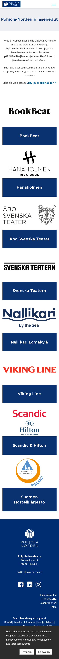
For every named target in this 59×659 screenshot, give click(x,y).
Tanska (18, 622)
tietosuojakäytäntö (20, 643)
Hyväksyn (27, 651)
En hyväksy (44, 651)
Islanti (49, 622)
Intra (54, 606)
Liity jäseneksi (48, 594)
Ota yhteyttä (49, 598)
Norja (40, 622)
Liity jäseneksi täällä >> (41, 82)
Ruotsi (8, 622)
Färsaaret (29, 622)
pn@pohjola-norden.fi (29, 571)
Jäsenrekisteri (48, 602)
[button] (54, 4)
